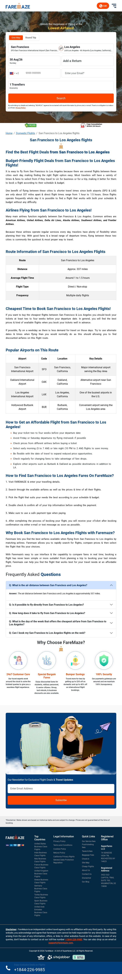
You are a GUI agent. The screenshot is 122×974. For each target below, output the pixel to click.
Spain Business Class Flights (40, 902)
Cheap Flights (88, 866)
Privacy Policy (59, 841)
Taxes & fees (87, 851)
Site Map (85, 863)
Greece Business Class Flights (41, 881)
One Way (16, 37)
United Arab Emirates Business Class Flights (40, 911)
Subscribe (61, 800)
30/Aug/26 (34, 60)
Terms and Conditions (62, 845)
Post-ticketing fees (88, 845)
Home (9, 133)
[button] (14, 73)
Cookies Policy (59, 849)
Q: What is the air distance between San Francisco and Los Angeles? (48, 585)
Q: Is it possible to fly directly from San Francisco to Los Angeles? (46, 604)
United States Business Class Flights (40, 847)
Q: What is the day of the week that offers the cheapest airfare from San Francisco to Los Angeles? (57, 623)
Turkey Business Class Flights (41, 896)
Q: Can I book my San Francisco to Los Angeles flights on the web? (47, 632)
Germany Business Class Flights (40, 889)
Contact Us (87, 874)
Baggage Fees (88, 855)
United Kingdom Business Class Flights (41, 874)
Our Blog (85, 882)
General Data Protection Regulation (63, 861)
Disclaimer (86, 878)
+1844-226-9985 (73, 939)
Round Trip (30, 37)
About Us (86, 870)
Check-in (85, 859)
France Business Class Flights (41, 866)
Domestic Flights (25, 133)
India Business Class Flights (40, 854)
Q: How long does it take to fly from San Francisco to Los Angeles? (47, 613)
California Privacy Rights (64, 856)
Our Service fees (88, 841)
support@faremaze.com (60, 943)
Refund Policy (59, 853)
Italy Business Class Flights (40, 860)
